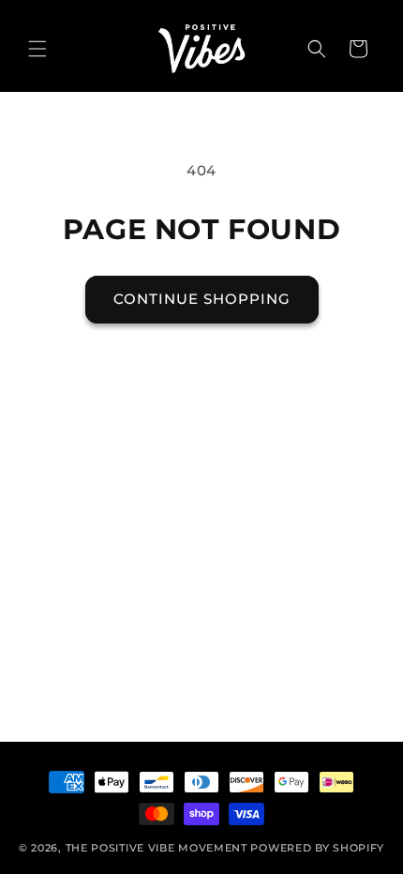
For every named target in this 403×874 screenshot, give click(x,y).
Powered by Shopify (317, 847)
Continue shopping (202, 299)
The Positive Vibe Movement (156, 847)
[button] (37, 48)
